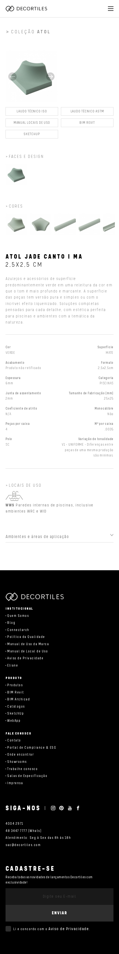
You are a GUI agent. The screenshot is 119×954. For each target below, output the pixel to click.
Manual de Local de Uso (27, 651)
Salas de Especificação (27, 776)
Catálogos (16, 707)
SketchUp (15, 713)
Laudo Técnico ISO (32, 111)
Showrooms (17, 762)
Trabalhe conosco (22, 769)
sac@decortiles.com (23, 845)
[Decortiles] (26, 9)
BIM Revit (87, 123)
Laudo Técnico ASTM (87, 111)
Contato (14, 740)
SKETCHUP (32, 134)
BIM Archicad (18, 699)
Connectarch (18, 630)
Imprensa (15, 783)
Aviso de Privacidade (25, 658)
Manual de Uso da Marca (28, 644)
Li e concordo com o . (51, 929)
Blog (11, 623)
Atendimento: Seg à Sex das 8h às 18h (38, 838)
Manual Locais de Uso (32, 123)
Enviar (59, 913)
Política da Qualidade (26, 637)
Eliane (12, 665)
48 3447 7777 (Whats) (24, 831)
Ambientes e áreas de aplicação (37, 536)
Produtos (15, 685)
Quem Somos (18, 616)
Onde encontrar (20, 755)
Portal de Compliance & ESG (31, 748)
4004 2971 (15, 824)
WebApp (13, 721)
